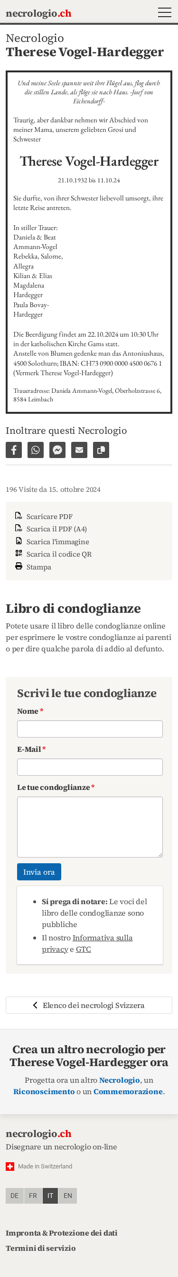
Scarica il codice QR (58, 554)
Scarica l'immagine (57, 542)
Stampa (38, 567)
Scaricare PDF (49, 516)
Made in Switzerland (45, 1166)
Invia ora (39, 872)
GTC (83, 949)
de (14, 1196)
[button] (162, 13)
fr (33, 1196)
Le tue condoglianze (55, 787)
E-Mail (31, 749)
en (68, 1196)
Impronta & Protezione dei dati (62, 1232)
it (50, 1196)
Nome (30, 711)
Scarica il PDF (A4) (56, 529)
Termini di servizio (40, 1248)
